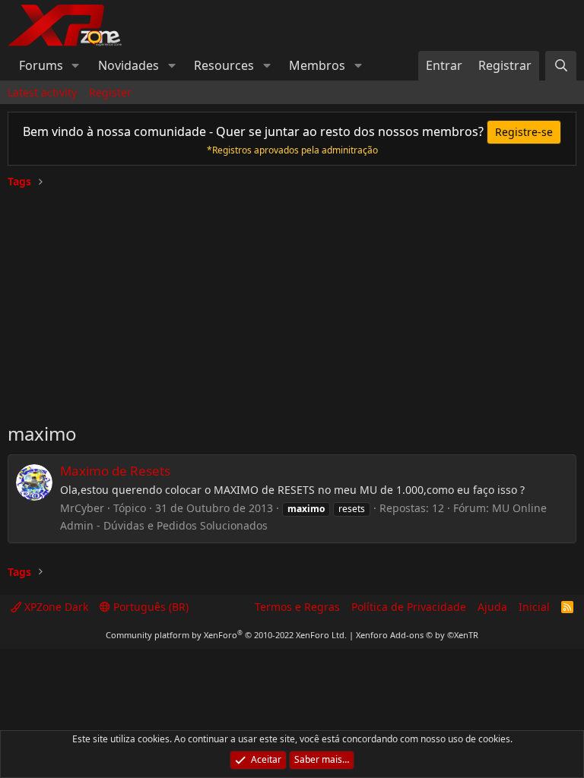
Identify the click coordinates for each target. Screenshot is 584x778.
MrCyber (82, 508)
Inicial (534, 606)
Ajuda (492, 606)
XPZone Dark (54, 606)
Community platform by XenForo (226, 634)
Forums (41, 65)
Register (110, 92)
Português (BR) (149, 606)
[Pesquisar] (560, 65)
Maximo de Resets (115, 470)
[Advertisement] (292, 299)
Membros (317, 65)
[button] (76, 65)
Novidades (128, 65)
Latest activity (42, 92)
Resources (224, 65)
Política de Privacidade (408, 606)
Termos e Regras (297, 606)
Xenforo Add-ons (417, 634)
